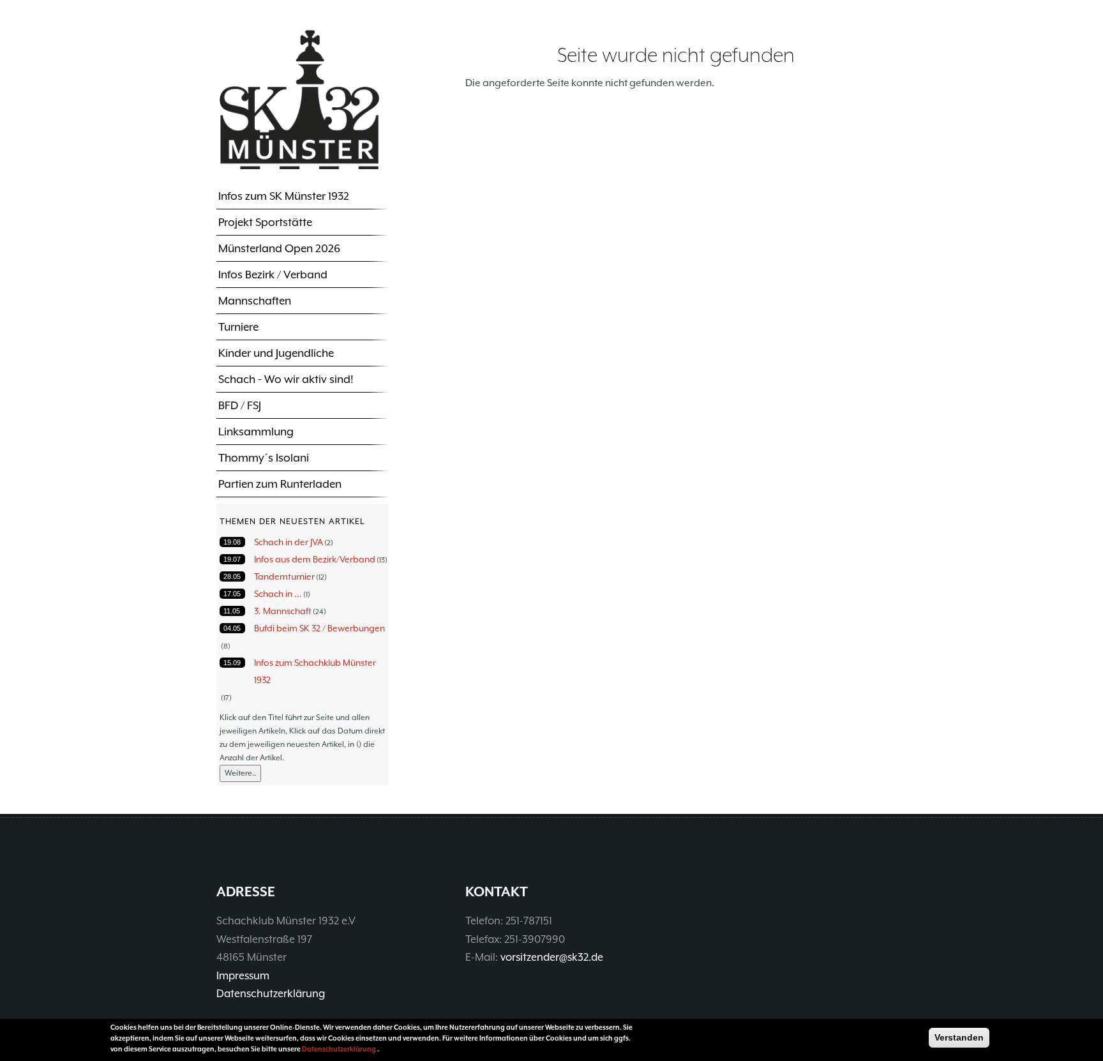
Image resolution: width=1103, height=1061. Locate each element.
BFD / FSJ (239, 405)
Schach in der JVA (288, 542)
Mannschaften (254, 300)
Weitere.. (240, 773)
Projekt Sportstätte (265, 222)
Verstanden (959, 1037)
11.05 (231, 611)
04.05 (232, 628)
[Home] (299, 98)
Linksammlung (256, 431)
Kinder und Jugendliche (276, 353)
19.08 (232, 542)
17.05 (232, 594)
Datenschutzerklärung (270, 994)
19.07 (232, 559)
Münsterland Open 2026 (279, 248)
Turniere (238, 326)
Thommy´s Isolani (263, 457)
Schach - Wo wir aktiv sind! (286, 379)
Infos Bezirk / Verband (272, 274)
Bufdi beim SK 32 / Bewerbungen (319, 628)
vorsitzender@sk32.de (551, 957)
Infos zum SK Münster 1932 (283, 196)
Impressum (242, 976)
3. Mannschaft (282, 611)
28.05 (232, 576)
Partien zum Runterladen (279, 484)
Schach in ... (278, 594)
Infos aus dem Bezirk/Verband (314, 559)
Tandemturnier (284, 576)
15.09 (232, 662)
